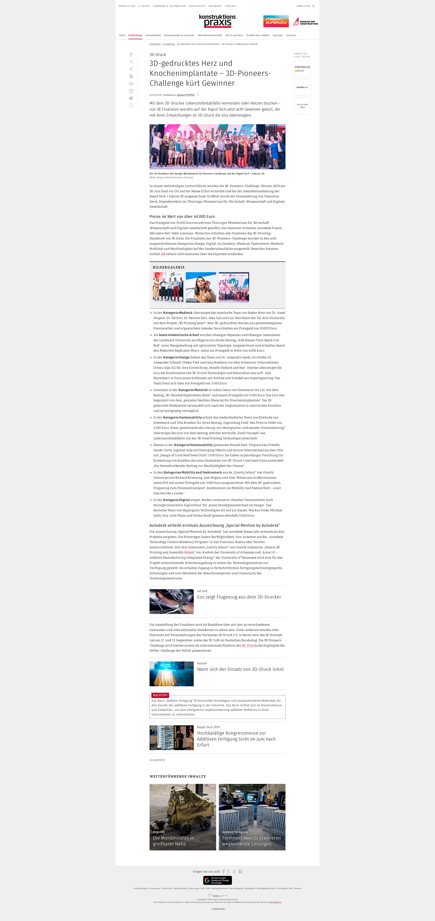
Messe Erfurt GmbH (302, 106)
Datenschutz (167, 888)
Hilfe (208, 888)
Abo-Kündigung (236, 888)
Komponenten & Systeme (179, 35)
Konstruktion (153, 35)
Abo (291, 888)
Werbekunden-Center (266, 888)
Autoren (298, 888)
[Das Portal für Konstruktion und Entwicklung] (122, 35)
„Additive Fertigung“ (179, 701)
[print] (131, 91)
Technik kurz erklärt (257, 35)
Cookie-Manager (140, 888)
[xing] (131, 69)
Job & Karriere (234, 35)
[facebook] (131, 54)
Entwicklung (135, 35)
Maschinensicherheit (210, 35)
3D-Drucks (249, 645)
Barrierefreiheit (181, 888)
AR (163, 254)
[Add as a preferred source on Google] (217, 880)
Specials (278, 35)
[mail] (131, 83)
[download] (131, 98)
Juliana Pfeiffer (186, 95)
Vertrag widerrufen (220, 888)
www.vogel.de (275, 902)
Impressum (194, 888)
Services (291, 35)
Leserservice (155, 888)
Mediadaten (250, 888)
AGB (203, 888)
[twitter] (131, 61)
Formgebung (169, 44)
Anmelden (303, 6)
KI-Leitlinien (282, 888)
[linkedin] (131, 76)
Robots (189, 552)
